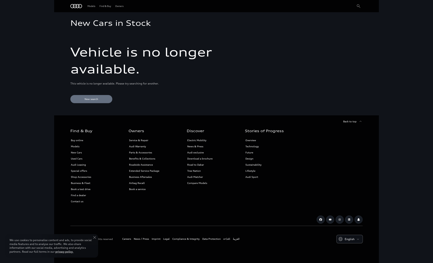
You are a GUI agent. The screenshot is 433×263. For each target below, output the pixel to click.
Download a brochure (200, 158)
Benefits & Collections (142, 158)
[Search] (359, 6)
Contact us (77, 201)
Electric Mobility (196, 140)
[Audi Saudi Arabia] (76, 6)
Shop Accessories (81, 176)
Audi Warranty (137, 146)
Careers (126, 238)
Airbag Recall (137, 183)
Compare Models (197, 183)
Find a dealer (78, 195)
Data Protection (211, 238)
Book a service (137, 189)
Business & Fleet (80, 183)
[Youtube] (330, 219)
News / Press (141, 238)
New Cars (76, 152)
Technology (252, 146)
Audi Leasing (78, 164)
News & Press (195, 146)
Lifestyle (250, 170)
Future (249, 152)
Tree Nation (194, 170)
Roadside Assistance (141, 164)
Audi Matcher (195, 176)
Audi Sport (251, 176)
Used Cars (76, 158)
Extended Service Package (144, 170)
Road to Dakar (195, 164)
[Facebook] (321, 219)
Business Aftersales (140, 176)
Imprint (156, 238)
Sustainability (253, 164)
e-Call (226, 238)
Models (75, 146)
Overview (250, 140)
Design (249, 158)
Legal (166, 238)
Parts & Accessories (140, 152)
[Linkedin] (349, 219)
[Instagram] (340, 219)
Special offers (79, 170)
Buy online (77, 140)
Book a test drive (80, 189)
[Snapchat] (359, 219)
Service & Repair (138, 140)
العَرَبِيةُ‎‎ (236, 238)
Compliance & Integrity (186, 238)
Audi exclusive (195, 152)
